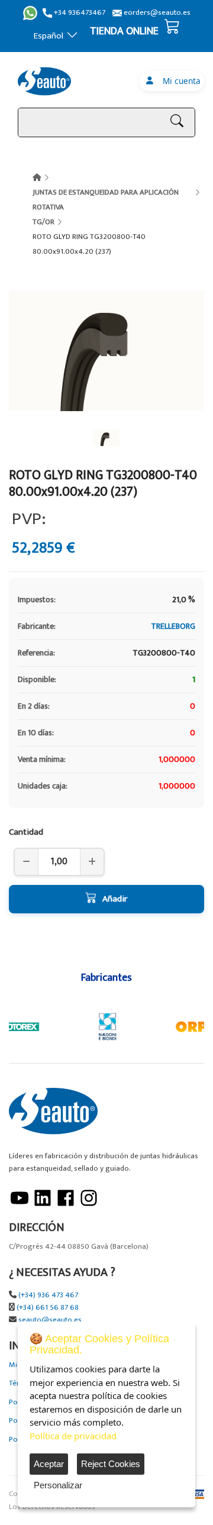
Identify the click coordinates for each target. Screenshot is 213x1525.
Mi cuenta (179, 80)
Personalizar (58, 1485)
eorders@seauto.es (156, 13)
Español (48, 35)
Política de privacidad (73, 1436)
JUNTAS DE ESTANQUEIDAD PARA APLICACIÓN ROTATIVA (106, 200)
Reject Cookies (110, 1464)
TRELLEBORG (173, 626)
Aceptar (49, 1464)
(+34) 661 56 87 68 (48, 1307)
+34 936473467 (78, 13)
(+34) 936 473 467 (48, 1295)
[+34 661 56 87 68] (30, 13)
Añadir (114, 898)
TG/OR (43, 221)
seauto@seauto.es (50, 1320)
